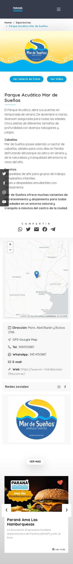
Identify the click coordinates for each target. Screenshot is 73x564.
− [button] (10, 250)
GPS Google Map (25, 339)
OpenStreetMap (37, 315)
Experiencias (23, 22)
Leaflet (23, 315)
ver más (60, 549)
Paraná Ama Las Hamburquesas (22, 521)
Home (8, 22)
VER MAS (35, 461)
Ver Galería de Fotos (26, 79)
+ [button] (10, 244)
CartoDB (63, 315)
